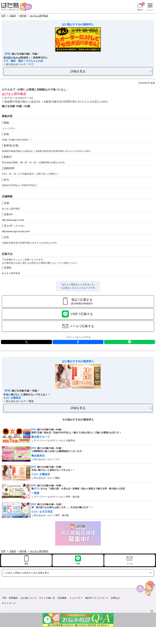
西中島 (23, 15)
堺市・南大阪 (73, 496)
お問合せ (115, 598)
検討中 (140, 7)
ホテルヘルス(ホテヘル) (18, 97)
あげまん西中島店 (39, 15)
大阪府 (12, 15)
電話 (26, 563)
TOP (3, 15)
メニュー (149, 7)
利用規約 (13, 598)
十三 (31, 64)
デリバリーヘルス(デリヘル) (48, 440)
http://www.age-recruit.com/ (16, 231)
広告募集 (62, 598)
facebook (78, 342)
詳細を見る (78, 71)
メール (130, 563)
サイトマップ (9, 603)
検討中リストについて (96, 598)
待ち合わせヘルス (16, 64)
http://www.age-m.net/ (13, 220)
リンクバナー (76, 598)
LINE (129, 342)
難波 (31, 401)
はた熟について (29, 598)
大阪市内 (70, 440)
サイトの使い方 (47, 598)
